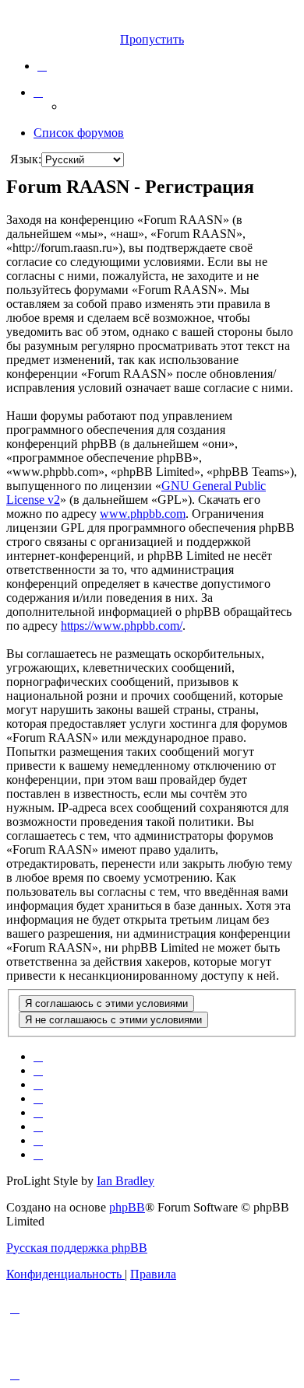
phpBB (127, 1207)
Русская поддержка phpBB (76, 1247)
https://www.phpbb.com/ (121, 625)
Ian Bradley (125, 1180)
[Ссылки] (38, 92)
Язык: (25, 159)
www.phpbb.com (143, 513)
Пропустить (152, 39)
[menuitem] (42, 65)
